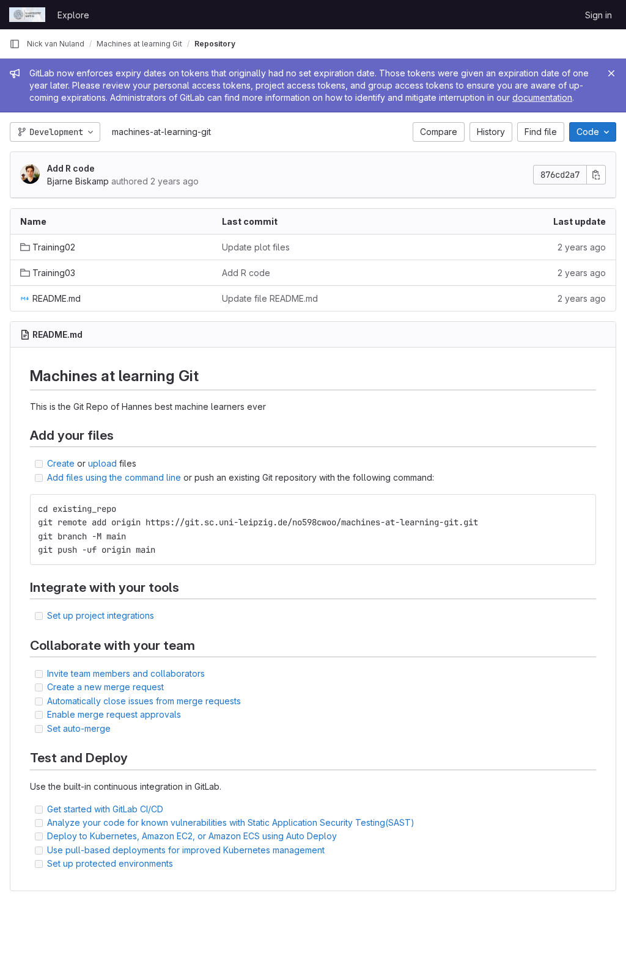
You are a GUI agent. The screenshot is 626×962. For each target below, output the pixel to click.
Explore (73, 15)
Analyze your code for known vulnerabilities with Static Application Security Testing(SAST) (230, 822)
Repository (214, 43)
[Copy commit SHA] (596, 174)
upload (102, 463)
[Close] (611, 73)
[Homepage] (27, 14)
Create (61, 463)
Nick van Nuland (55, 43)
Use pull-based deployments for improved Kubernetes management (186, 850)
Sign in (598, 15)
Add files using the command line (114, 477)
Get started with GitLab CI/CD (105, 809)
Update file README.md (270, 298)
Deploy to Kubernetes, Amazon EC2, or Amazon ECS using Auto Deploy (192, 836)
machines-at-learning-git (161, 131)
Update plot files (256, 247)
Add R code (71, 168)
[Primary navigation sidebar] (14, 44)
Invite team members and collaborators (126, 673)
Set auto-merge (79, 728)
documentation (542, 97)
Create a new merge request (105, 687)
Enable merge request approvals (114, 714)
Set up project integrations (100, 615)
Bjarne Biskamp (78, 181)
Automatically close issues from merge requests (144, 701)
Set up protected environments (110, 863)
